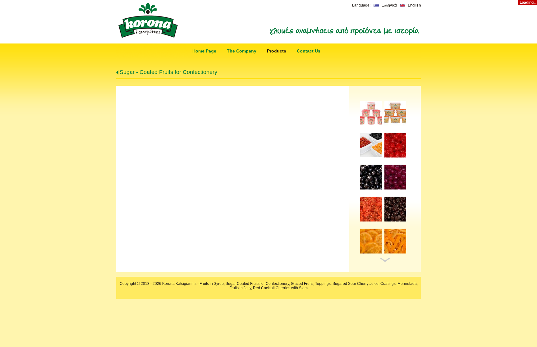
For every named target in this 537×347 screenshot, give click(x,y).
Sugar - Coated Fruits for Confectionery (168, 72)
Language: (361, 5)
